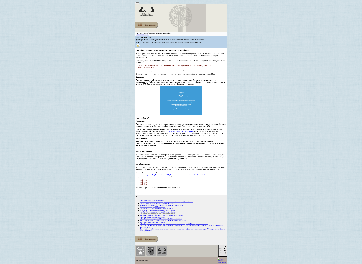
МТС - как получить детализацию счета (152, 217)
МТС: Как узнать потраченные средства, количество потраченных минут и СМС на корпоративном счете (174, 224)
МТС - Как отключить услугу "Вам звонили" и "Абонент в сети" (161, 219)
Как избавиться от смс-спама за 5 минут (152, 222)
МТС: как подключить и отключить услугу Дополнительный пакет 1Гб (163, 220)
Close (137, 2)
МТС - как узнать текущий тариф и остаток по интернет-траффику (161, 215)
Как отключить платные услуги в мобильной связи (156, 203)
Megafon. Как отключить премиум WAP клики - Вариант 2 (158, 212)
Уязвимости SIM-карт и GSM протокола (152, 207)
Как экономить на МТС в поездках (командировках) (156, 208)
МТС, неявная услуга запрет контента (152, 200)
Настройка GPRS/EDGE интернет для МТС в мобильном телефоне (161, 205)
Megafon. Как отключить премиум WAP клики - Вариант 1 (158, 210)
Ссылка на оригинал (142, 35)
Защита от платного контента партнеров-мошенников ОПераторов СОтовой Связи (166, 202)
